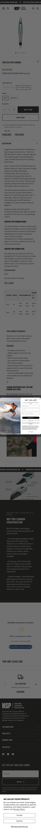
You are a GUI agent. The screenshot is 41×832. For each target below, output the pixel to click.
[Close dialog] (40, 398)
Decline (19, 821)
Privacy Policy (32, 429)
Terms (36, 429)
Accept (19, 815)
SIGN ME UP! (31, 417)
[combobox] (23, 413)
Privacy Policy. (19, 809)
